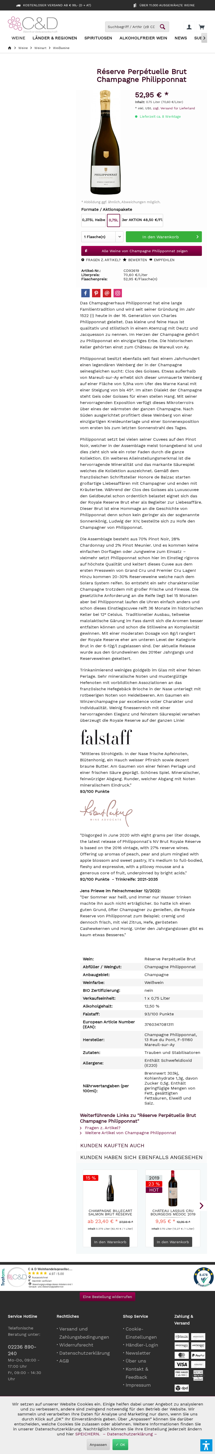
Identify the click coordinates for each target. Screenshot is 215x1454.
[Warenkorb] (201, 26)
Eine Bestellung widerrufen (107, 1297)
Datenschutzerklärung (84, 1353)
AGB (64, 1361)
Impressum (138, 1385)
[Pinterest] (96, 293)
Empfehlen (164, 260)
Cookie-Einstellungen (141, 1333)
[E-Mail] (107, 293)
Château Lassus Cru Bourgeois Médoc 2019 (173, 1212)
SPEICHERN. (88, 1433)
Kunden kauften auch (112, 1145)
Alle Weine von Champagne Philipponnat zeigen (145, 251)
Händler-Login (142, 1345)
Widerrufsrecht (76, 1345)
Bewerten (137, 260)
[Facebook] (85, 293)
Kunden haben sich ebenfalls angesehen (141, 1157)
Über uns (136, 1361)
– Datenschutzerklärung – (129, 1433)
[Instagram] (118, 293)
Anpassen (98, 1444)
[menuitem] (201, 26)
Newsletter (138, 1353)
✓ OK (120, 1444)
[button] (206, 1445)
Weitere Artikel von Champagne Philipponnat (130, 1132)
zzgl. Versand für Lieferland (174, 108)
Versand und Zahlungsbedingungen (84, 1333)
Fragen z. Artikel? (103, 260)
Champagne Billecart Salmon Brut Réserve (110, 1212)
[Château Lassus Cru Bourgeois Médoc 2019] (173, 1188)
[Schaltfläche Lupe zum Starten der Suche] (162, 26)
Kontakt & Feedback (137, 1373)
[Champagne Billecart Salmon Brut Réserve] (110, 1188)
